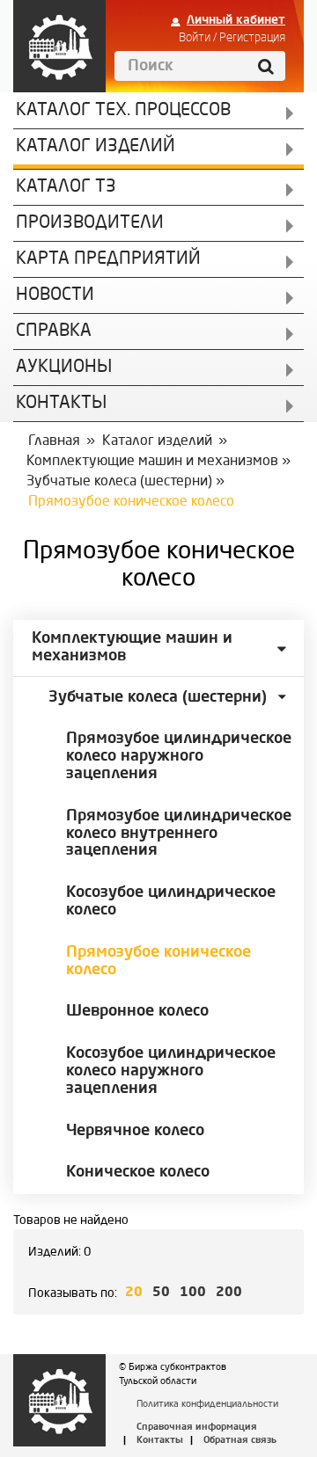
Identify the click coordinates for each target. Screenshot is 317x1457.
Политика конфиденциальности (207, 1405)
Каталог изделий (95, 147)
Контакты (159, 1441)
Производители (90, 223)
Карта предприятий (108, 259)
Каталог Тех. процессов (123, 111)
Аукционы (64, 367)
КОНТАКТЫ (61, 403)
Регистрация (252, 38)
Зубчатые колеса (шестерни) (119, 482)
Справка (54, 331)
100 (193, 1293)
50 (161, 1293)
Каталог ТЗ (66, 187)
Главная (54, 441)
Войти (194, 38)
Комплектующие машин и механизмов (152, 462)
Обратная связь (239, 1441)
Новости (55, 295)
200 (229, 1293)
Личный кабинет (236, 20)
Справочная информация (196, 1427)
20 (134, 1293)
